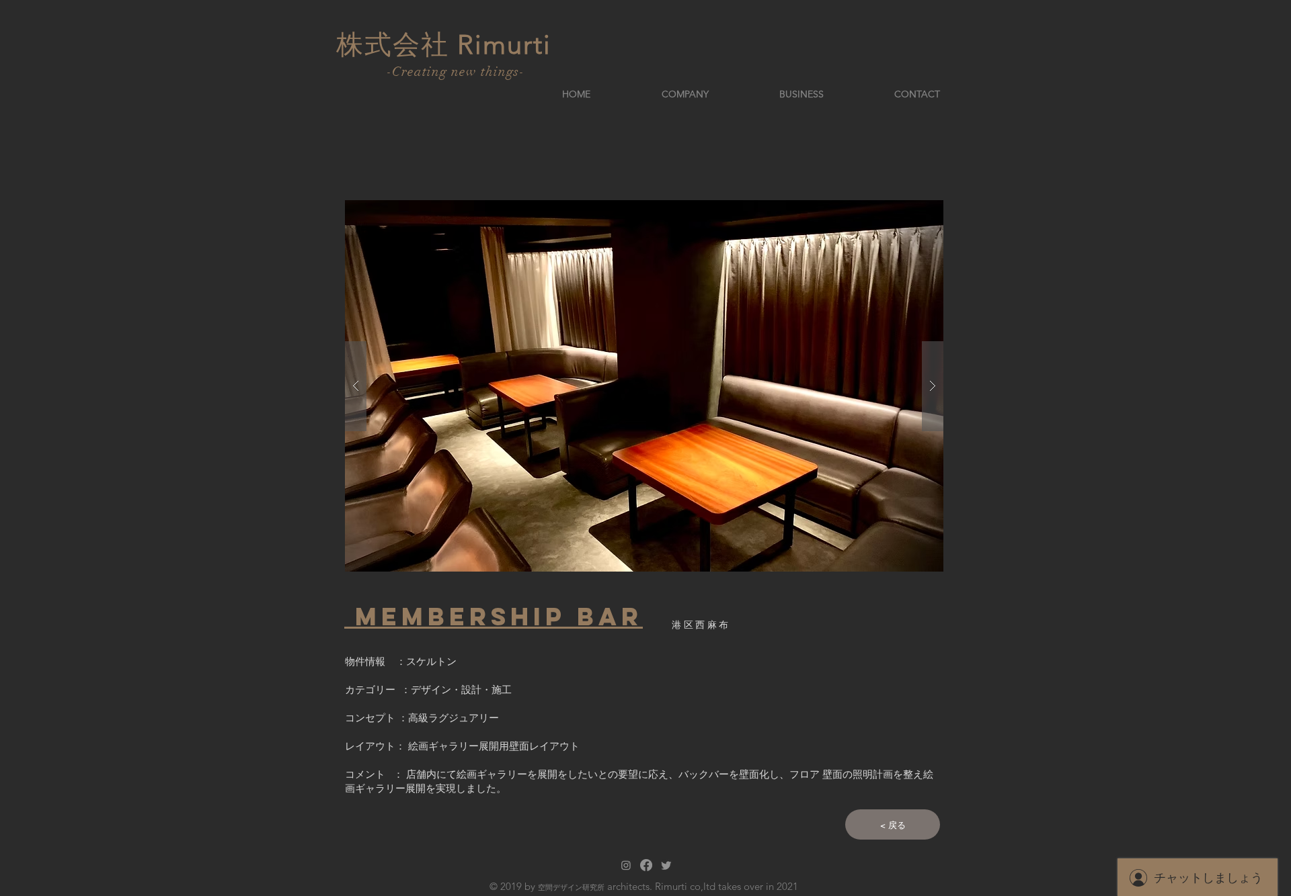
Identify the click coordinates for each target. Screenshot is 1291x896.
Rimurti (504, 44)
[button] (644, 386)
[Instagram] (626, 865)
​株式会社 (396, 44)
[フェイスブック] (646, 865)
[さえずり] (666, 865)
